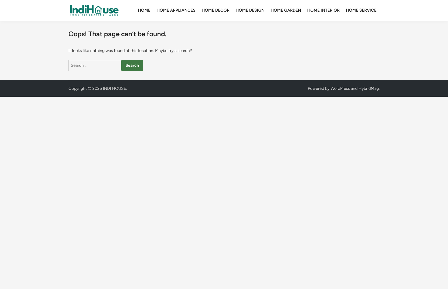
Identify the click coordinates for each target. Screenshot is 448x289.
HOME (144, 10)
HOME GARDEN (286, 10)
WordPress (340, 88)
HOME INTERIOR (323, 10)
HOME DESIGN (250, 10)
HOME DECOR (215, 10)
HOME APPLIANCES (176, 10)
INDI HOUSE (114, 88)
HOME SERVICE (361, 10)
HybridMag (369, 88)
